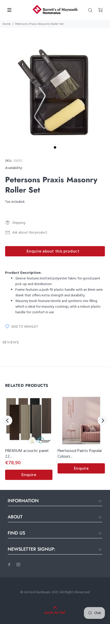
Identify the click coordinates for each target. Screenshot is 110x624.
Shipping (18, 223)
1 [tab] (55, 147)
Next (102, 420)
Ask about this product (29, 233)
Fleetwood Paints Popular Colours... (80, 454)
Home (7, 24)
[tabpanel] (55, 93)
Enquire (28, 475)
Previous (7, 420)
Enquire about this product (53, 251)
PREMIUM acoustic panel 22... (26, 454)
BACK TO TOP (55, 612)
